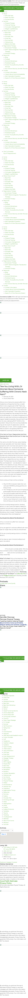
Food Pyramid (7, 731)
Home (5, 12)
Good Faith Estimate (8, 881)
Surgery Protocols (8, 809)
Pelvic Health (7, 779)
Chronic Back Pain (8, 712)
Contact (5, 70)
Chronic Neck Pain (8, 714)
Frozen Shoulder (8, 737)
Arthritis (5, 699)
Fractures (6, 733)
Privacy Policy (6, 883)
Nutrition (5, 771)
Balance (5, 707)
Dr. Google (6, 722)
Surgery (5, 807)
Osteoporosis (9, 42)
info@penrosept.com (9, 575)
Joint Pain (6, 752)
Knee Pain (8, 38)
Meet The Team (9, 17)
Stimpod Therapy (10, 53)
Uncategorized (7, 817)
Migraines (6, 760)
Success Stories (9, 19)
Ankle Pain (6, 697)
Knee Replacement (9, 756)
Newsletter (6, 769)
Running (5, 794)
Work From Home (8, 820)
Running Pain (9, 40)
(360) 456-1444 (21, 573)
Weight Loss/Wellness (11, 29)
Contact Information (11, 72)
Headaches (6, 741)
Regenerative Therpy (9, 790)
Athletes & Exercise (8, 701)
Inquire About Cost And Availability (15, 74)
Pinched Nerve (7, 784)
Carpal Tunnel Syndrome (10, 711)
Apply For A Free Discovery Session (15, 78)
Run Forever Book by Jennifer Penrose (16, 68)
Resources (6, 55)
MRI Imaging (7, 762)
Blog (6, 57)
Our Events (6, 777)
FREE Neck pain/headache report (13, 735)
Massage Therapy (8, 758)
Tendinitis (6, 811)
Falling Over (6, 728)
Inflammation (7, 748)
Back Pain (8, 32)
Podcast (7, 59)
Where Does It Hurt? (9, 30)
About (5, 13)
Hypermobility (7, 746)
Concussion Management (12, 27)
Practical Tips (7, 786)
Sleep (5, 801)
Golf (4, 739)
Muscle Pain (6, 764)
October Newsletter (9, 773)
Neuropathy (6, 767)
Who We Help (9, 15)
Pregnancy (6, 788)
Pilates (5, 782)
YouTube (5, 824)
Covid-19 (5, 718)
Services (5, 21)
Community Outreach (9, 716)
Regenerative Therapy (9, 46)
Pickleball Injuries (10, 63)
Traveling (6, 815)
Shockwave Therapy (11, 48)
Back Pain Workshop (9, 705)
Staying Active (7, 803)
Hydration (6, 745)
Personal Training (10, 25)
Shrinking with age (8, 800)
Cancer (5, 709)
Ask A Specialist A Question (12, 76)
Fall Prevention (7, 726)
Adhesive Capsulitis (8, 695)
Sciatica (5, 796)
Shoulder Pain (9, 36)
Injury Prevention (8, 750)
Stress (5, 805)
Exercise (5, 724)
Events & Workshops (11, 61)
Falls (4, 729)
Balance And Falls (10, 44)
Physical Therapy (10, 23)
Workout (5, 822)
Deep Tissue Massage (9, 720)
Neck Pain (8, 34)
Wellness (5, 818)
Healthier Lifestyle (8, 743)
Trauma (5, 813)
